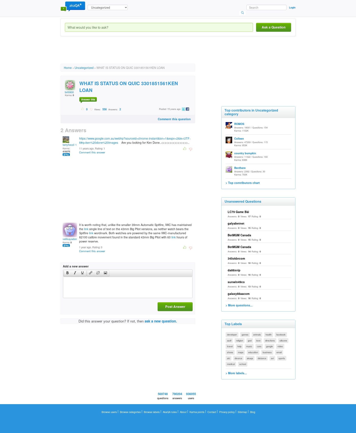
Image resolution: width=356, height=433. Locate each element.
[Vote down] (91, 109)
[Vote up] (82, 109)
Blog (252, 412)
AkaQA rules (170, 412)
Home (68, 68)
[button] (67, 273)
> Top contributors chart (243, 183)
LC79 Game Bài (238, 212)
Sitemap (242, 412)
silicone (283, 340)
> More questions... (239, 305)
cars (259, 346)
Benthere (240, 168)
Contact (211, 412)
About (183, 412)
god (250, 340)
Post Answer (175, 306)
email (279, 352)
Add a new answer (76, 266)
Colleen (239, 138)
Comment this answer (92, 152)
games (245, 334)
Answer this (88, 99)
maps (241, 352)
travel (230, 346)
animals (257, 334)
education (253, 352)
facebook (281, 334)
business (267, 352)
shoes (230, 352)
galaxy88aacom (238, 294)
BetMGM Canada (239, 235)
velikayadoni (70, 239)
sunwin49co (236, 282)
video (280, 346)
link (86, 229)
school (242, 364)
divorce (238, 358)
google (269, 346)
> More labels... (236, 373)
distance (262, 358)
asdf (229, 340)
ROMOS (239, 124)
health (269, 334)
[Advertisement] (136, 53)
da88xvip (234, 270)
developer (232, 334)
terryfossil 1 (70, 145)
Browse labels (152, 412)
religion (239, 340)
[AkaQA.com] (72, 6)
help (239, 346)
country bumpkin (245, 153)
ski (228, 358)
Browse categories (130, 412)
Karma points (197, 412)
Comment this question (174, 119)
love (258, 340)
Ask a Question (274, 27)
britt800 (69, 92)
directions (270, 340)
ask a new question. (161, 321)
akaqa (250, 358)
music (249, 346)
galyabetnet (236, 223)
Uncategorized (84, 68)
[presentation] (67, 273)
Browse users (109, 412)
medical (231, 364)
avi (272, 358)
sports (282, 358)
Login (292, 7)
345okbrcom (236, 258)
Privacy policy (227, 412)
